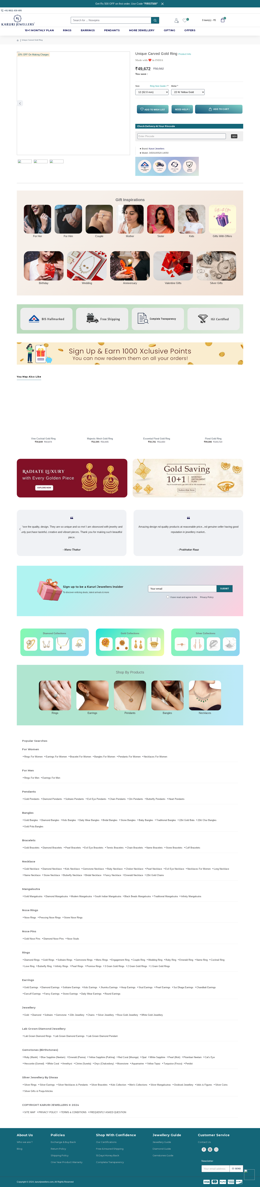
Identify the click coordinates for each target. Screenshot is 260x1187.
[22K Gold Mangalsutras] (138, 644)
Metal (174, 86)
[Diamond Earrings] (46, 644)
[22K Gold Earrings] (122, 644)
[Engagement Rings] (30, 644)
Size (151, 86)
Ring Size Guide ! (158, 86)
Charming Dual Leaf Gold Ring (156, 438)
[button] (20, 103)
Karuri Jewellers (156, 148)
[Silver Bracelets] (181, 644)
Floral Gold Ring (100, 438)
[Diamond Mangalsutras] (62, 644)
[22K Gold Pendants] (154, 644)
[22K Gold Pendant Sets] (106, 644)
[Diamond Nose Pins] (78, 644)
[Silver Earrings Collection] (197, 644)
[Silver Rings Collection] (213, 644)
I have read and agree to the (191, 597)
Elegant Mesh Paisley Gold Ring (213, 438)
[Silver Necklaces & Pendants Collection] (229, 644)
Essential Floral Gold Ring (43, 438)
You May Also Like (29, 376)
